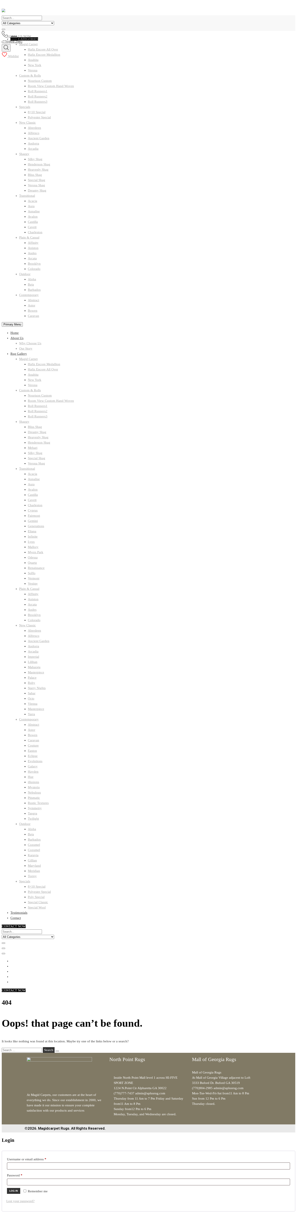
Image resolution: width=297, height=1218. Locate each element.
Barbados (34, 289)
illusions (33, 782)
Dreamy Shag (37, 190)
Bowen (32, 310)
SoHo (31, 573)
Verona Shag (36, 185)
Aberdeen (34, 128)
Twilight (33, 818)
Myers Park (35, 552)
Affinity (33, 242)
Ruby (31, 683)
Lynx (31, 541)
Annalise (34, 211)
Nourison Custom (40, 80)
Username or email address (32, 1158)
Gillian (32, 860)
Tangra (32, 813)
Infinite (33, 536)
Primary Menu (12, 324)
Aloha (32, 279)
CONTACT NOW (14, 926)
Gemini (33, 521)
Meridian (34, 871)
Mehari (32, 447)
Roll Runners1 (37, 91)
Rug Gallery (18, 353)
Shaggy (24, 154)
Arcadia (33, 148)
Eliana (32, 531)
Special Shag (36, 180)
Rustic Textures (38, 803)
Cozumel (34, 844)
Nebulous (34, 792)
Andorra (33, 143)
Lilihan (32, 662)
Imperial (33, 656)
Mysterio (34, 787)
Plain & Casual (29, 237)
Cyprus (33, 510)
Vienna (32, 703)
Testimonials (18, 912)
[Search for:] (22, 1050)
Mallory (33, 547)
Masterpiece (36, 672)
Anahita (33, 60)
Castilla (33, 222)
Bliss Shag (35, 175)
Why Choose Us (30, 343)
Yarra (31, 714)
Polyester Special (39, 117)
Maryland (34, 865)
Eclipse (33, 756)
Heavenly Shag (38, 169)
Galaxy (33, 766)
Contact (15, 918)
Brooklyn (34, 263)
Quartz (32, 562)
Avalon (33, 216)
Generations (36, 526)
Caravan (33, 316)
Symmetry (35, 808)
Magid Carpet (28, 359)
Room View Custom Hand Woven (51, 86)
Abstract (33, 300)
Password (21, 1174)
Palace (32, 677)
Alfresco (33, 133)
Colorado (34, 269)
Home (14, 333)
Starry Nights (37, 688)
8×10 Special (36, 112)
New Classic (27, 122)
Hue (30, 777)
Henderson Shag (39, 164)
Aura (31, 206)
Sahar (31, 693)
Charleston (35, 232)
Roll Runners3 (37, 101)
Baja (31, 284)
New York (34, 65)
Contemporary (29, 295)
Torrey (32, 876)
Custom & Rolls (30, 75)
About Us (16, 338)
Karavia (33, 855)
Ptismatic (34, 797)
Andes (32, 253)
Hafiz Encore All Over (43, 369)
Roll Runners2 (37, 96)
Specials (24, 107)
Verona (32, 70)
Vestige (33, 583)
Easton (32, 750)
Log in (13, 1190)
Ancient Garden (38, 138)
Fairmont (34, 515)
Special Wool (37, 907)
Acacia (32, 201)
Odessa (33, 557)
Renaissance (36, 568)
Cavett (32, 227)
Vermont (33, 578)
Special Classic (38, 902)
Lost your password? (20, 1201)
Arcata (32, 258)
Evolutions (35, 761)
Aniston (33, 248)
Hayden (33, 771)
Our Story (25, 348)
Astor (31, 305)
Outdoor (24, 274)
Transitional (27, 195)
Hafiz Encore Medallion (44, 364)
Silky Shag (35, 159)
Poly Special (36, 897)
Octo (31, 698)
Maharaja (34, 667)
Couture (33, 745)
